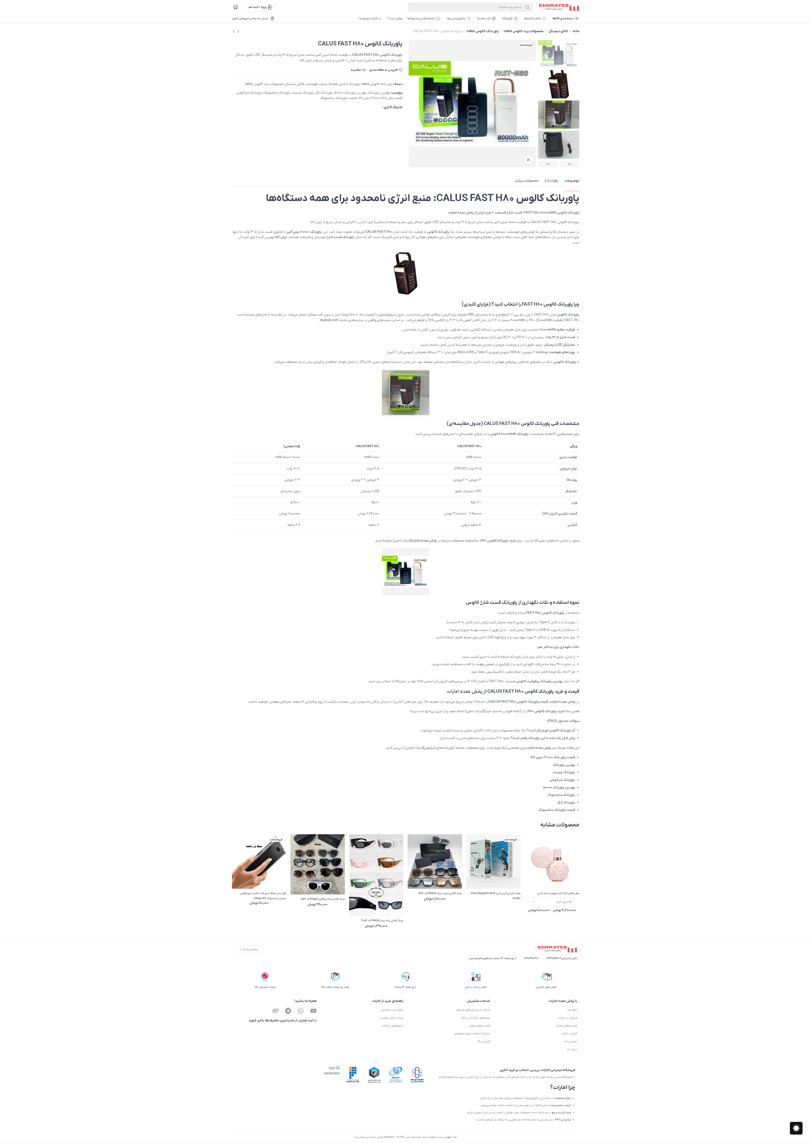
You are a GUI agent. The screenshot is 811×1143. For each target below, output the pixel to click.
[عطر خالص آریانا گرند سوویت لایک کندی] (552, 861)
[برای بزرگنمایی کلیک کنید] (528, 159)
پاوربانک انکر (324, 93)
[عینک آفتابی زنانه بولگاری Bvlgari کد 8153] (317, 864)
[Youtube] (313, 1011)
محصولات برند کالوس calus (524, 31)
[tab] (572, 181)
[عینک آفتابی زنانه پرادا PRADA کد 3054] (376, 875)
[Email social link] (379, 107)
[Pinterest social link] (369, 107)
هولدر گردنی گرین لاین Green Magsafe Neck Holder (496, 896)
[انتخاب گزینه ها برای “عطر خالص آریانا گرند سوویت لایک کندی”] (536, 881)
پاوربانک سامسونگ (276, 93)
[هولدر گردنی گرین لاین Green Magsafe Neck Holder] (493, 861)
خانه (576, 31)
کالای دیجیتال (558, 31)
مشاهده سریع (546, 881)
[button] (418, 881)
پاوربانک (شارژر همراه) (344, 84)
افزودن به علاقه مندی (383, 70)
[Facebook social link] (374, 107)
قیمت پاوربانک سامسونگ (338, 98)
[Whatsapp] (301, 1011)
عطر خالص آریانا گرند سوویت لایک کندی (558, 893)
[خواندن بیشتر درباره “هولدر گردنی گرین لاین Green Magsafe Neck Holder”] (477, 881)
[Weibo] (275, 1011)
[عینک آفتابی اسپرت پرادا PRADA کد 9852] (435, 861)
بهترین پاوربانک (379, 93)
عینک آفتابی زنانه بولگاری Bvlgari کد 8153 (323, 899)
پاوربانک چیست (303, 93)
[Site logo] (558, 7)
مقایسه (356, 70)
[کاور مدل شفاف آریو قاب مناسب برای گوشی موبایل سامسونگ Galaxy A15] (259, 861)
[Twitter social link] (363, 107)
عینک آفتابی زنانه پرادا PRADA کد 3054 (382, 920)
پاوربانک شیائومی (249, 93)
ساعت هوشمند (316, 84)
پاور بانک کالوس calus (483, 31)
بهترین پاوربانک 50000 (350, 93)
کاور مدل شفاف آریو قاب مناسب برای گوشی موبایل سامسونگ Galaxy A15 (263, 896)
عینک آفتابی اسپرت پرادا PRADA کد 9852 (440, 893)
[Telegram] (288, 1011)
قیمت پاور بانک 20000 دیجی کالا (380, 98)
